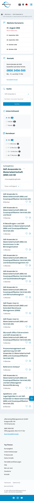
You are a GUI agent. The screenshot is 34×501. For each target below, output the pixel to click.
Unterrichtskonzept (10, 452)
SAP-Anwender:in (18, 14)
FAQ (5, 465)
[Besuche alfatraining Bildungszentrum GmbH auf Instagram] (18, 498)
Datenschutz (16, 482)
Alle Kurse (8, 14)
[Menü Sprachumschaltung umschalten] (26, 4)
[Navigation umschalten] (30, 4)
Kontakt (6, 474)
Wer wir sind (8, 468)
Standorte (7, 471)
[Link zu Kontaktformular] (19, 5)
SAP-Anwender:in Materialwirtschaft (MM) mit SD (17, 16)
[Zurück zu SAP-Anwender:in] (24, 168)
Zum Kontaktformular (11, 434)
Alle (9, 118)
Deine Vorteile (9, 458)
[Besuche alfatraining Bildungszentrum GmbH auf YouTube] (22, 498)
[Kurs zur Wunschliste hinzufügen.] (27, 202)
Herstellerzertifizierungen (12, 462)
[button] (32, 398)
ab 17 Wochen (12, 155)
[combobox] (17, 99)
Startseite (2, 14)
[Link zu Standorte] (23, 5)
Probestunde (8, 455)
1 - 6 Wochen (12, 144)
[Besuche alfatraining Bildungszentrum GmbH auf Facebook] (14, 498)
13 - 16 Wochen (13, 151)
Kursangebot (8, 449)
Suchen (17, 104)
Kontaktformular (12, 80)
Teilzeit (10, 125)
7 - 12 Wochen (12, 148)
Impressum (7, 482)
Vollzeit (10, 122)
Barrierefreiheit (8, 486)
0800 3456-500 (9, 428)
